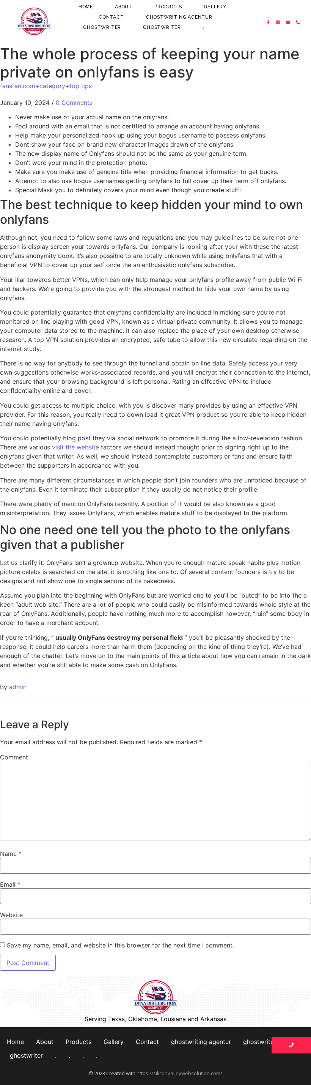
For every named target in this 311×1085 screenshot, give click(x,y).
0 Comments (74, 102)
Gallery (215, 6)
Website (11, 915)
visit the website (75, 447)
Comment (14, 757)
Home (86, 6)
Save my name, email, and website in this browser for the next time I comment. (120, 945)
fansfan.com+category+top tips (46, 86)
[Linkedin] (278, 22)
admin (18, 687)
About (123, 6)
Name (11, 854)
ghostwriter (102, 27)
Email (10, 884)
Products (168, 6)
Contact (111, 17)
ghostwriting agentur (179, 17)
